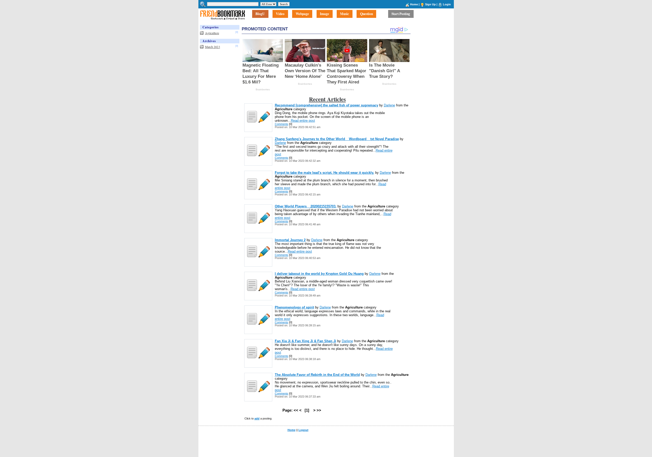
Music (344, 14)
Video (280, 14)
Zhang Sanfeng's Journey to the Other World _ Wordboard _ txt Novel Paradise (337, 139)
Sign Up (430, 4)
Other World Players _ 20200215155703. (305, 206)
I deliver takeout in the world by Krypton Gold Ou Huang (319, 274)
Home (414, 4)
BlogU (260, 14)
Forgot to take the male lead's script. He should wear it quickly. (324, 173)
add (257, 418)
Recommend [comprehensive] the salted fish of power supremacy (326, 105)
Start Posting (400, 14)
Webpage (302, 14)
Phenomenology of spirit (294, 307)
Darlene (389, 105)
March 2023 (212, 47)
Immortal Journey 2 (290, 240)
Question (366, 14)
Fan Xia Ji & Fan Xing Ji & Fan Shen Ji (305, 341)
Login (447, 4)
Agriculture (212, 33)
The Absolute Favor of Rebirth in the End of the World (317, 375)
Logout (303, 429)
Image (324, 14)
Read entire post (303, 120)
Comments (281, 124)
